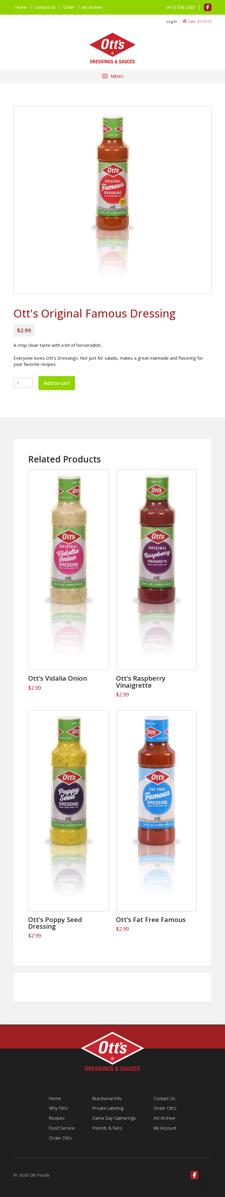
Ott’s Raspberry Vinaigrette (141, 681)
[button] (189, 21)
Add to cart (57, 383)
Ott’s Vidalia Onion (57, 678)
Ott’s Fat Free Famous (151, 919)
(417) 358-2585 (180, 7)
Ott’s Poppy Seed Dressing (55, 923)
